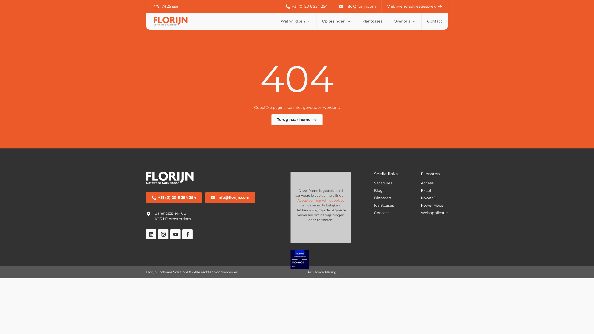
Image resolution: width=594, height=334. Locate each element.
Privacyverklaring (322, 272)
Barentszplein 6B (170, 213)
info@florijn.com (360, 6)
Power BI (429, 198)
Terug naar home (293, 119)
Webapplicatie (434, 213)
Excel (426, 190)
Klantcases (372, 21)
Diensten (382, 198)
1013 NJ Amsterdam (173, 219)
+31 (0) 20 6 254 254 (310, 6)
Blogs (379, 190)
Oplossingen (333, 21)
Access (427, 183)
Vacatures (383, 183)
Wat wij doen (293, 21)
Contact (434, 21)
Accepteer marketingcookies (320, 200)
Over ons (402, 21)
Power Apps (432, 205)
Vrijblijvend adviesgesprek (411, 6)
